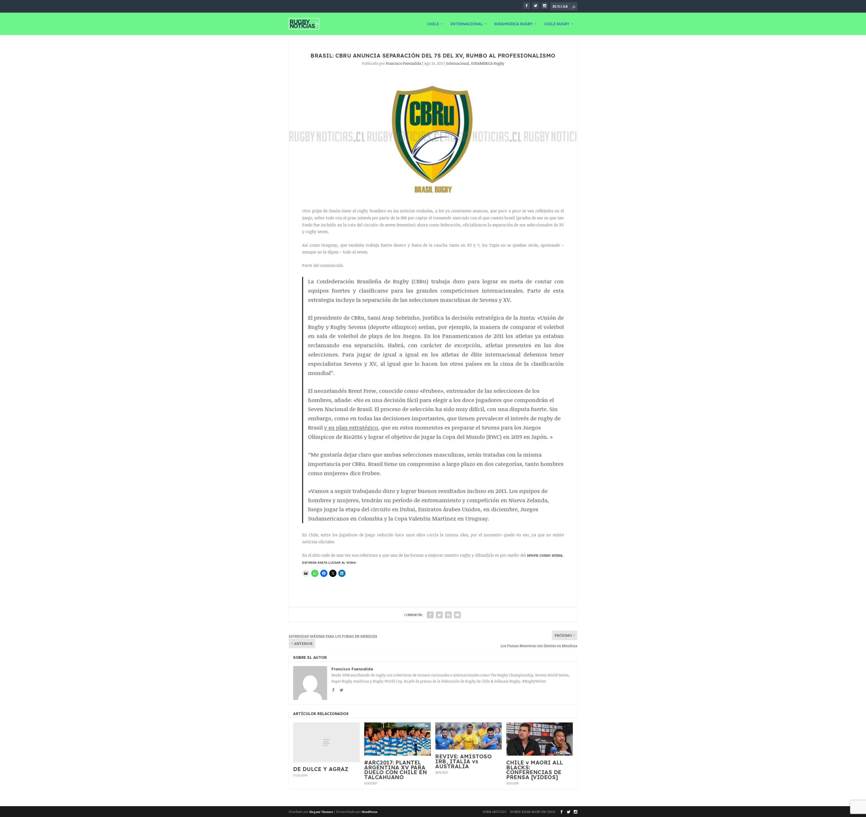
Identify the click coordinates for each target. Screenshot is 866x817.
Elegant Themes (321, 812)
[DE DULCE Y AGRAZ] (326, 742)
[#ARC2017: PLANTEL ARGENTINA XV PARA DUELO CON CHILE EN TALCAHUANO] (397, 739)
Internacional (466, 24)
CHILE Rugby (556, 24)
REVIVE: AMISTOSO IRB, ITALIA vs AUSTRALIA (463, 761)
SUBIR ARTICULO (495, 812)
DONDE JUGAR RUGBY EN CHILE (532, 812)
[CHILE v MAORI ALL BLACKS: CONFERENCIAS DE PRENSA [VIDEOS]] (539, 739)
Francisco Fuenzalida (403, 63)
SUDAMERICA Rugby (513, 24)
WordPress (369, 812)
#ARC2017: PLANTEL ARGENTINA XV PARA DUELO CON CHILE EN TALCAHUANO (395, 769)
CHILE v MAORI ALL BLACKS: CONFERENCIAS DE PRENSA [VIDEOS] (534, 769)
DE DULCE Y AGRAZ (320, 769)
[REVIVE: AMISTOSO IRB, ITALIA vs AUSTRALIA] (468, 736)
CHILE (433, 24)
